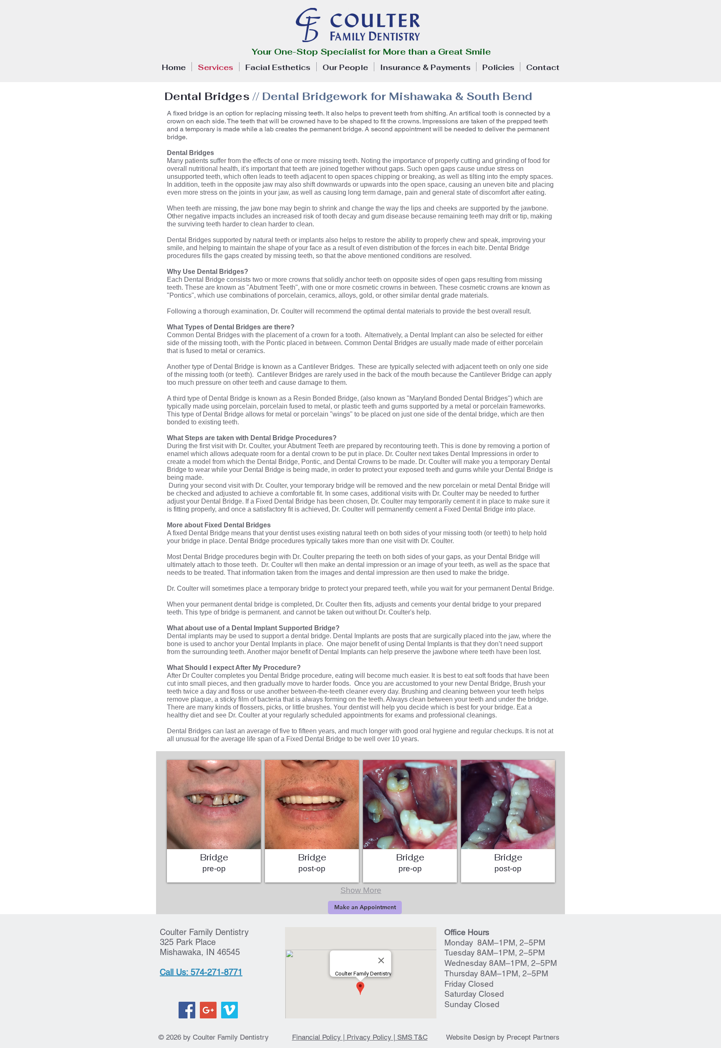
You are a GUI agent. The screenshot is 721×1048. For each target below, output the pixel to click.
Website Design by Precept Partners (503, 1037)
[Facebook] (187, 1010)
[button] (214, 821)
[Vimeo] (229, 1010)
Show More (360, 890)
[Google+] (208, 1010)
